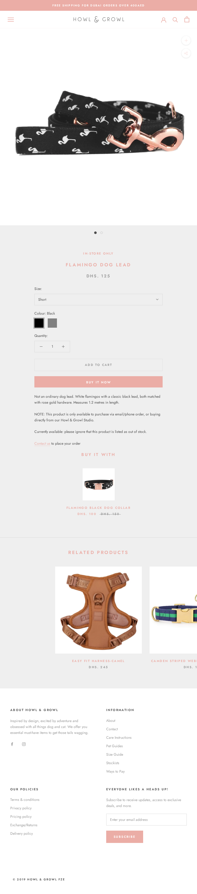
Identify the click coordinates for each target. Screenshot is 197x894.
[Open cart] (186, 19)
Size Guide (114, 754)
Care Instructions (119, 737)
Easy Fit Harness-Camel (98, 661)
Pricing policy (21, 816)
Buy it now (98, 382)
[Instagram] (24, 744)
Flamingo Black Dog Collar (98, 508)
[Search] (175, 19)
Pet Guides (114, 746)
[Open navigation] (11, 19)
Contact (112, 729)
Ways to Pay (115, 771)
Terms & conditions (25, 799)
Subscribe (125, 836)
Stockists (112, 762)
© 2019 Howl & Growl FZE (39, 879)
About (110, 720)
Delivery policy (21, 833)
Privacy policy (21, 808)
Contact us (42, 443)
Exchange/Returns (23, 825)
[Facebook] (12, 744)
